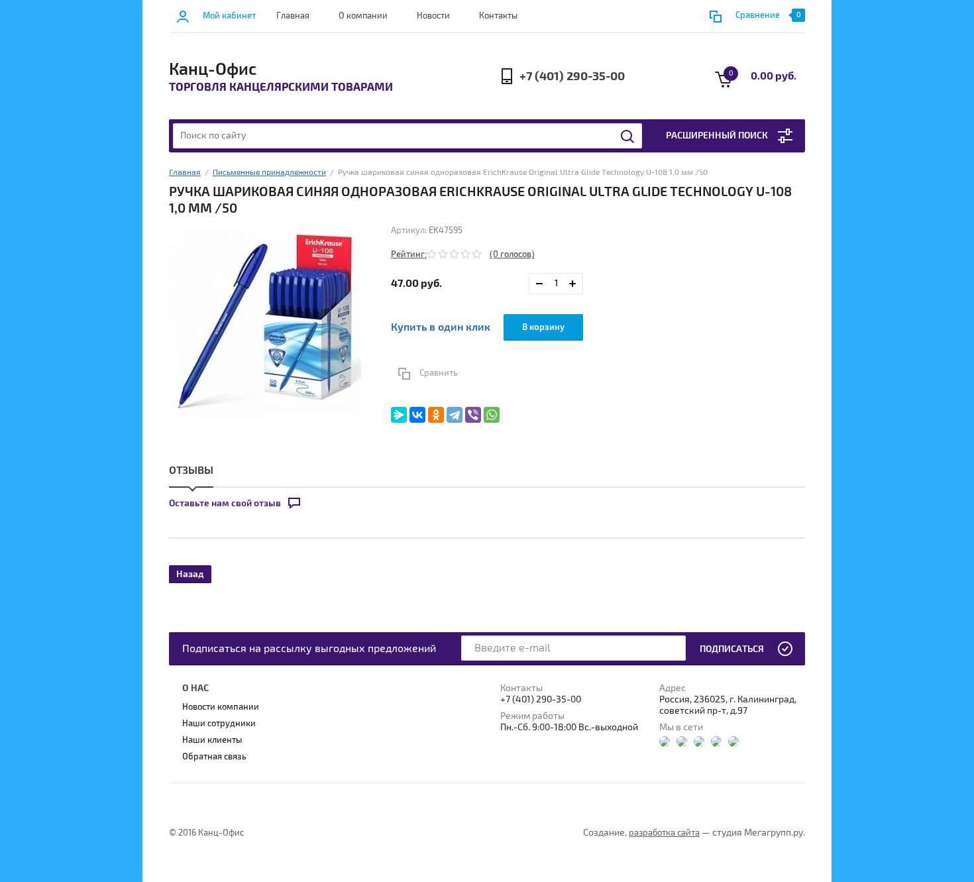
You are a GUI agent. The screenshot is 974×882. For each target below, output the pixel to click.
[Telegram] (454, 415)
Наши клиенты (212, 740)
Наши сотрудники (219, 723)
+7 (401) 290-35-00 (572, 76)
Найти (628, 136)
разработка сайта (664, 833)
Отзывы (191, 470)
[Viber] (473, 415)
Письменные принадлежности (269, 173)
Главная (292, 16)
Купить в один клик (440, 327)
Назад (190, 574)
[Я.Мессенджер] (399, 415)
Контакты (498, 16)
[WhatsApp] (492, 415)
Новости (433, 16)
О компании (363, 16)
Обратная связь (214, 756)
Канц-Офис (213, 69)
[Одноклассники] (436, 415)
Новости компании (220, 707)
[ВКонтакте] (417, 415)
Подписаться (732, 649)
